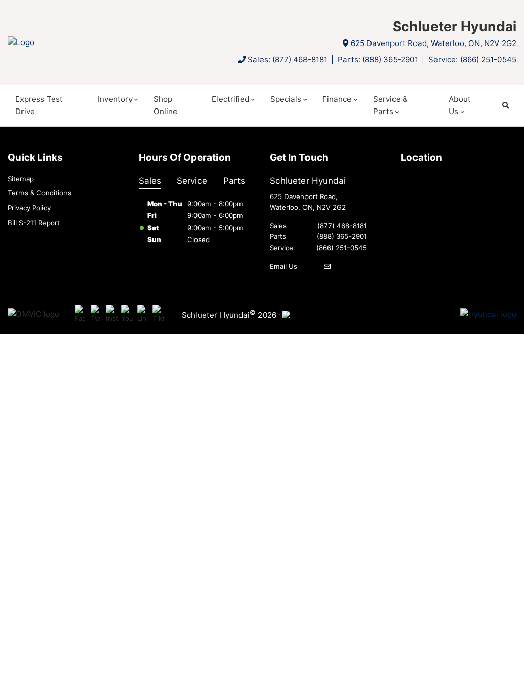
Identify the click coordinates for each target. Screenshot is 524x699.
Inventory (115, 99)
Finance (337, 99)
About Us (460, 105)
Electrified (230, 99)
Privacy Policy (29, 208)
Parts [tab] (234, 180)
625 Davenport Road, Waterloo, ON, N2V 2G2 (433, 43)
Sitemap (21, 178)
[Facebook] (80, 314)
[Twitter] (96, 314)
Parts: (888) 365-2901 (378, 59)
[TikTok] (158, 314)
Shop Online (166, 105)
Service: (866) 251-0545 (472, 59)
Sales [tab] (150, 180)
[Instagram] (112, 314)
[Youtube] (127, 314)
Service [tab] (192, 180)
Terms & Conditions (39, 193)
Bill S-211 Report (34, 223)
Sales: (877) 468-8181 (288, 59)
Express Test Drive (39, 105)
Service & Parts (390, 105)
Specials (285, 99)
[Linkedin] (143, 314)
